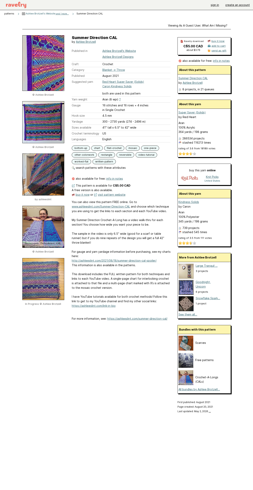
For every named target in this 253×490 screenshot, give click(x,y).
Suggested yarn (82, 81)
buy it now (83, 194)
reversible (125, 154)
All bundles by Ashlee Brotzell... (199, 389)
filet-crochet (114, 148)
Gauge (76, 105)
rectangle (106, 154)
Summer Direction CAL (193, 78)
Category (78, 69)
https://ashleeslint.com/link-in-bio (94, 305)
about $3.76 (193, 50)
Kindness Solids (188, 202)
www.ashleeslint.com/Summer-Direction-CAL (101, 206)
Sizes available (81, 127)
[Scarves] (185, 349)
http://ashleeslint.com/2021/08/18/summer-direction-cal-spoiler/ (114, 260)
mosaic (132, 148)
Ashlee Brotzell (86, 41)
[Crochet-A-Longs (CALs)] (185, 384)
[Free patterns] (185, 366)
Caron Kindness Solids (117, 86)
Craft (75, 64)
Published (78, 75)
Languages (79, 139)
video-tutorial (146, 154)
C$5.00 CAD (193, 46)
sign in (215, 5)
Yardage (77, 121)
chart (97, 148)
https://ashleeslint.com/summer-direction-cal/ (137, 318)
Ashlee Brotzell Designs (118, 56)
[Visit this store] (189, 178)
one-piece (150, 148)
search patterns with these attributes (100, 167)
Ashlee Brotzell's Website (47, 13)
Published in (80, 50)
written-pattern (104, 161)
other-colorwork (84, 154)
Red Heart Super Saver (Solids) (123, 81)
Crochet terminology (85, 133)
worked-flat (81, 161)
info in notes (114, 178)
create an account (237, 5)
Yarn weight (79, 99)
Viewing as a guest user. (197, 25)
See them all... (187, 314)
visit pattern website (112, 194)
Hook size (78, 115)
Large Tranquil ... (207, 265)
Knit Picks (212, 176)
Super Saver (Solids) (192, 112)
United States (212, 180)
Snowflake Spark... (208, 298)
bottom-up (81, 148)
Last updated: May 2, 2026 (194, 411)
